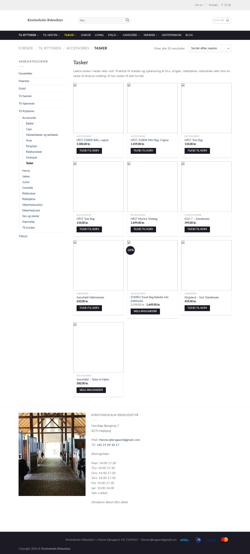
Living (99, 35)
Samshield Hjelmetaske (90, 297)
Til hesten (50, 35)
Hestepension (171, 35)
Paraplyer (31, 146)
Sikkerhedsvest (31, 210)
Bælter (30, 123)
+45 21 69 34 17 (108, 445)
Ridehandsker (34, 151)
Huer (29, 140)
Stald (112, 35)
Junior (86, 35)
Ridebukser (29, 193)
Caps (29, 129)
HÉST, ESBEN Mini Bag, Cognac (150, 140)
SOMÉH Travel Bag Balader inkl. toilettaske (150, 299)
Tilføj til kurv (89, 151)
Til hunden (28, 227)
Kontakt (213, 5)
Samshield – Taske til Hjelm (93, 379)
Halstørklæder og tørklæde (42, 134)
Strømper (31, 157)
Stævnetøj (28, 221)
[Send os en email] (229, 5)
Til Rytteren (49, 48)
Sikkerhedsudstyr (32, 204)
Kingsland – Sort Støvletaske (202, 297)
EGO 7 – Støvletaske (197, 218)
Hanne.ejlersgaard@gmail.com (119, 439)
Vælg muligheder (145, 311)
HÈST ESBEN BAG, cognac (93, 140)
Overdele (27, 187)
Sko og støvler (30, 216)
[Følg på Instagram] (226, 5)
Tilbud (69, 35)
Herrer (26, 170)
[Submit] (127, 20)
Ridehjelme (28, 199)
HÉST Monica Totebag (144, 218)
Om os (198, 5)
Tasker (29, 163)
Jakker (26, 176)
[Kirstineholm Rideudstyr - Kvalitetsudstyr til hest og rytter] (45, 20)
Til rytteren (27, 35)
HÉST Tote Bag (194, 140)
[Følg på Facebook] (222, 5)
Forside (26, 48)
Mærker (149, 35)
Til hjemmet (27, 103)
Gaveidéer (130, 35)
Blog (189, 35)
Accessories (77, 48)
